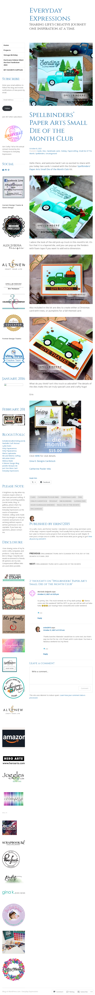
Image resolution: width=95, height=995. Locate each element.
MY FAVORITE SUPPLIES (13, 70)
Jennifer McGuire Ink (9, 466)
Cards (39, 151)
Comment (84, 688)
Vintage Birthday (11, 55)
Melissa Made (7, 461)
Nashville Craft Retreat (11, 443)
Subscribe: (11, 79)
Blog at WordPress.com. (11, 991)
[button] (13, 420)
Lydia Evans (6, 446)
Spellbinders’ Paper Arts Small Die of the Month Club (58, 126)
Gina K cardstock (39, 501)
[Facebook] (3, 170)
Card (33, 497)
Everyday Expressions (49, 14)
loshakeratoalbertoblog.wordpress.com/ (17, 441)
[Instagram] (6, 170)
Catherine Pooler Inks (40, 468)
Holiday (64, 151)
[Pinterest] (9, 170)
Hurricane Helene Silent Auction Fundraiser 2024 (14, 62)
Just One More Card (9, 468)
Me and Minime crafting (11, 456)
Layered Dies (80, 501)
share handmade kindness (43, 505)
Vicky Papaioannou (9, 448)
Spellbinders (40, 153)
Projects (7, 50)
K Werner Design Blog (10, 463)
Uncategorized (51, 153)
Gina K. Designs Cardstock (42, 461)
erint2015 (47, 627)
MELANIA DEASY (8, 458)
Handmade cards (53, 151)
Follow (7, 108)
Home (6, 45)
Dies (44, 151)
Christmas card (68, 497)
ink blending (66, 501)
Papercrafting (73, 151)
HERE (37, 455)
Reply (40, 618)
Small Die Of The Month (68, 505)
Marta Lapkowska (9, 453)
